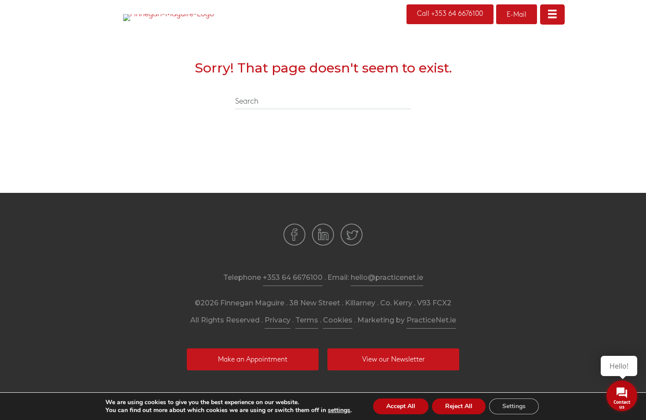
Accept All (400, 406)
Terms (306, 320)
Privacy (277, 320)
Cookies (337, 320)
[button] (450, 14)
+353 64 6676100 (293, 277)
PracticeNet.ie (431, 320)
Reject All (458, 406)
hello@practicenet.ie (387, 277)
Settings (514, 406)
